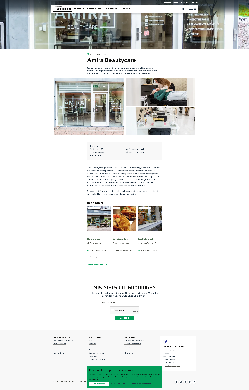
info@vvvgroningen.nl (172, 366)
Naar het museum (130, 353)
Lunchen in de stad (130, 350)
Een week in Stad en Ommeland (135, 340)
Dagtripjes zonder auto (132, 347)
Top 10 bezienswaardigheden (63, 340)
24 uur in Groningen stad (132, 344)
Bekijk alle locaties (96, 264)
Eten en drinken (94, 347)
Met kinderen (93, 356)
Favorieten (184, 2)
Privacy (71, 381)
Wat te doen (95, 337)
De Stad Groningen (59, 344)
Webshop (167, 2)
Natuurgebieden (58, 353)
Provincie (56, 347)
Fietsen (91, 340)
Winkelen (92, 350)
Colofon (79, 381)
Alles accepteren (99, 384)
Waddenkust (57, 350)
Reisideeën (129, 337)
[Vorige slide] (90, 257)
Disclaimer (63, 381)
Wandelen (92, 344)
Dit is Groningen (61, 337)
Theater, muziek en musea (97, 359)
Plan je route (95, 155)
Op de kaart (194, 2)
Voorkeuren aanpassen (141, 384)
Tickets (175, 2)
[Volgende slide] (96, 257)
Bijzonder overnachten (96, 353)
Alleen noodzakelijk (119, 384)
